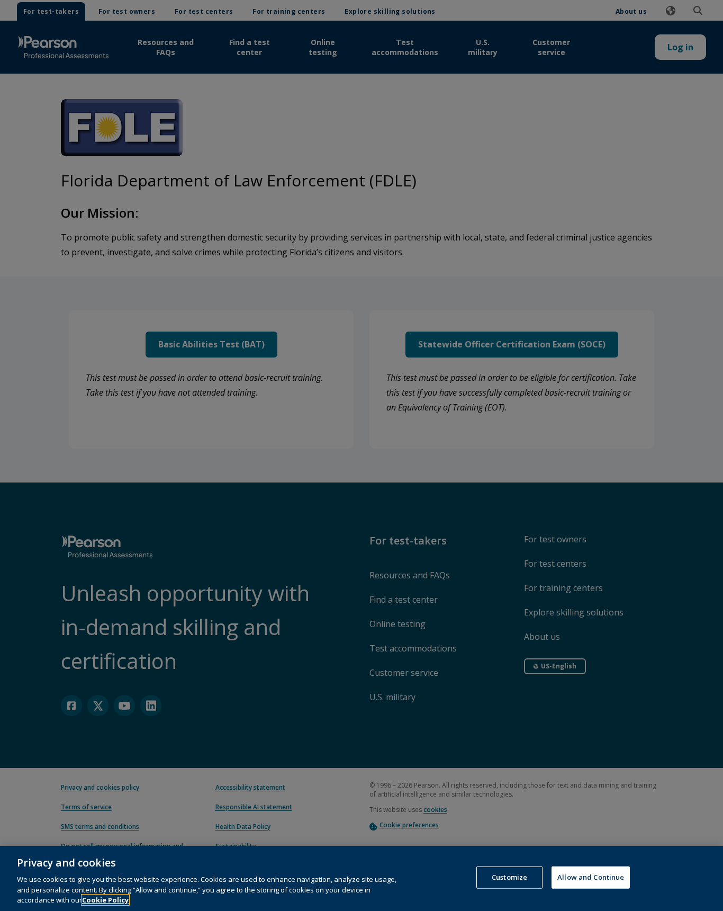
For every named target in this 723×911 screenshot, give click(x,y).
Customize (509, 877)
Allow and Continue (590, 877)
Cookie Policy (105, 900)
